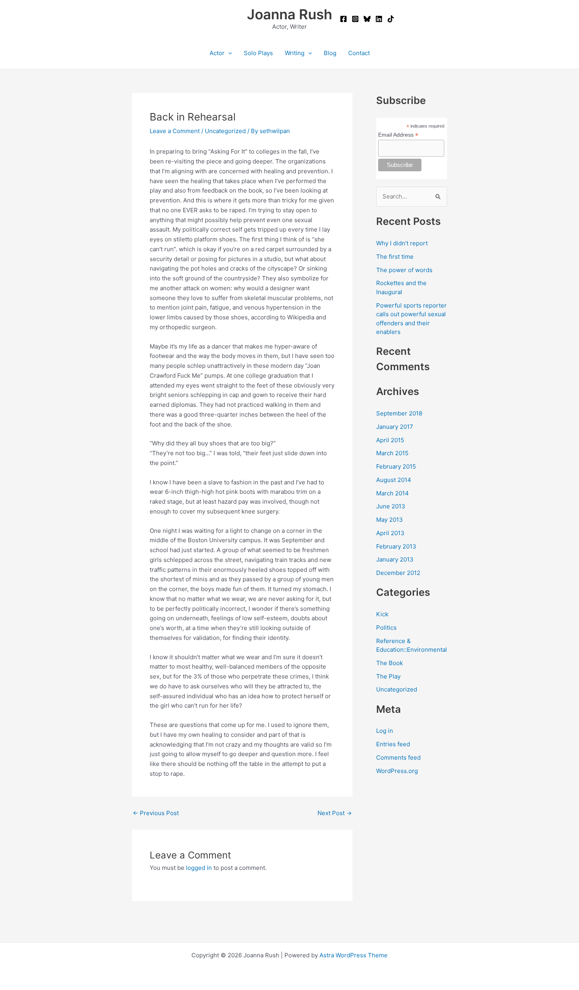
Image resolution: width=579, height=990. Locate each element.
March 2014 (392, 493)
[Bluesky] (367, 18)
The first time (395, 256)
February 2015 (396, 466)
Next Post (334, 813)
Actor (217, 53)
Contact (359, 53)
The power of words (404, 270)
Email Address (398, 135)
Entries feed (393, 744)
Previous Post (156, 813)
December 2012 (398, 573)
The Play (388, 676)
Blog (330, 53)
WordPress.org (397, 771)
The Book (389, 663)
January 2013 (395, 559)
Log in (384, 730)
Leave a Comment (175, 131)
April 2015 (390, 440)
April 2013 (390, 533)
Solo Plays (258, 53)
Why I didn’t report (402, 243)
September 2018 (399, 413)
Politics (386, 627)
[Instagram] (355, 18)
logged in (199, 867)
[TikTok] (390, 18)
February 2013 (396, 546)
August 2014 (393, 480)
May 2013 (389, 519)
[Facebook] (343, 18)
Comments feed (398, 757)
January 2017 (394, 426)
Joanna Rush (289, 14)
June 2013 (390, 506)
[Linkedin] (378, 18)
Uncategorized (225, 131)
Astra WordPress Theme (353, 955)
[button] (228, 53)
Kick (382, 614)
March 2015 (392, 453)
